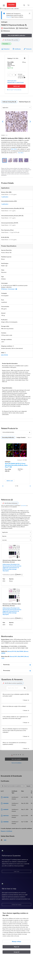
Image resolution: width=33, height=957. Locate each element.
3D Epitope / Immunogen (8, 289)
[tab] (16, 664)
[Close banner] (29, 14)
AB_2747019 (4, 355)
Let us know (23, 505)
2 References (6, 31)
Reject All (16, 946)
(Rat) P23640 (20, 651)
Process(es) (6, 670)
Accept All (16, 952)
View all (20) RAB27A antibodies (16, 35)
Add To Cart (16, 86)
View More (20, 152)
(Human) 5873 (13, 656)
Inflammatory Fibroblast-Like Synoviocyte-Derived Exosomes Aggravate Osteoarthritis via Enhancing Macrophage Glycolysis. (12, 567)
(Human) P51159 (11, 651)
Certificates (18, 49)
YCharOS (8, 17)
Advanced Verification (9, 28)
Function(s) (6, 664)
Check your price (11, 80)
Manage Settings (16, 941)
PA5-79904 (14, 149)
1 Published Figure (23, 28)
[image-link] (16, 121)
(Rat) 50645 (21, 656)
